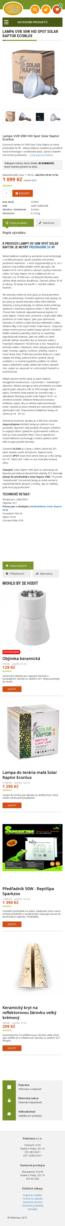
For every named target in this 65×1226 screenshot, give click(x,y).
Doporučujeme (18, 565)
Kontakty (32, 1209)
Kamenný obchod (32, 1202)
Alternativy (45, 573)
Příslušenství (16, 573)
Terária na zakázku (32, 1198)
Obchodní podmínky (32, 1205)
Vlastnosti (48, 222)
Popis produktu (18, 222)
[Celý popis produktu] (41, 155)
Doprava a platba (32, 1195)
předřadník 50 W (41, 247)
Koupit (24, 193)
